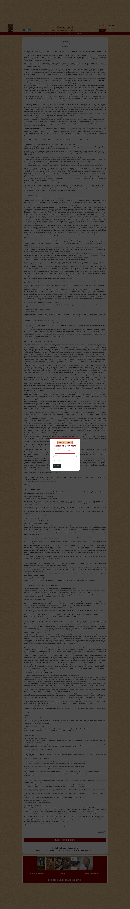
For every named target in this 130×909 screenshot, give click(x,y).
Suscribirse (57, 466)
